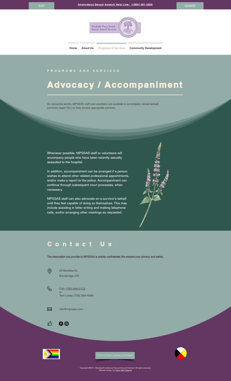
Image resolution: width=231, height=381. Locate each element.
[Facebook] (61, 323)
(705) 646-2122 (75, 288)
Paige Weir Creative (123, 370)
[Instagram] (66, 323)
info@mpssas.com (71, 309)
